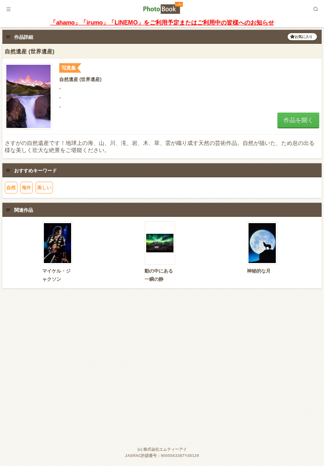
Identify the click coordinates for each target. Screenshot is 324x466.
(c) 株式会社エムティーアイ (162, 449)
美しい (44, 187)
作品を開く (298, 119)
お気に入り (304, 37)
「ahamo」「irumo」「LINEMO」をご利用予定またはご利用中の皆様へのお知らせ (162, 22)
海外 (26, 187)
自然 (11, 187)
